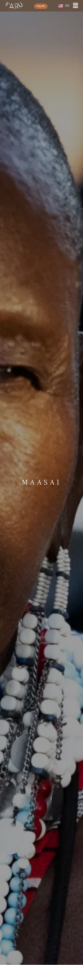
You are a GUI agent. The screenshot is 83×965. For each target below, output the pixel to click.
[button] (75, 5)
